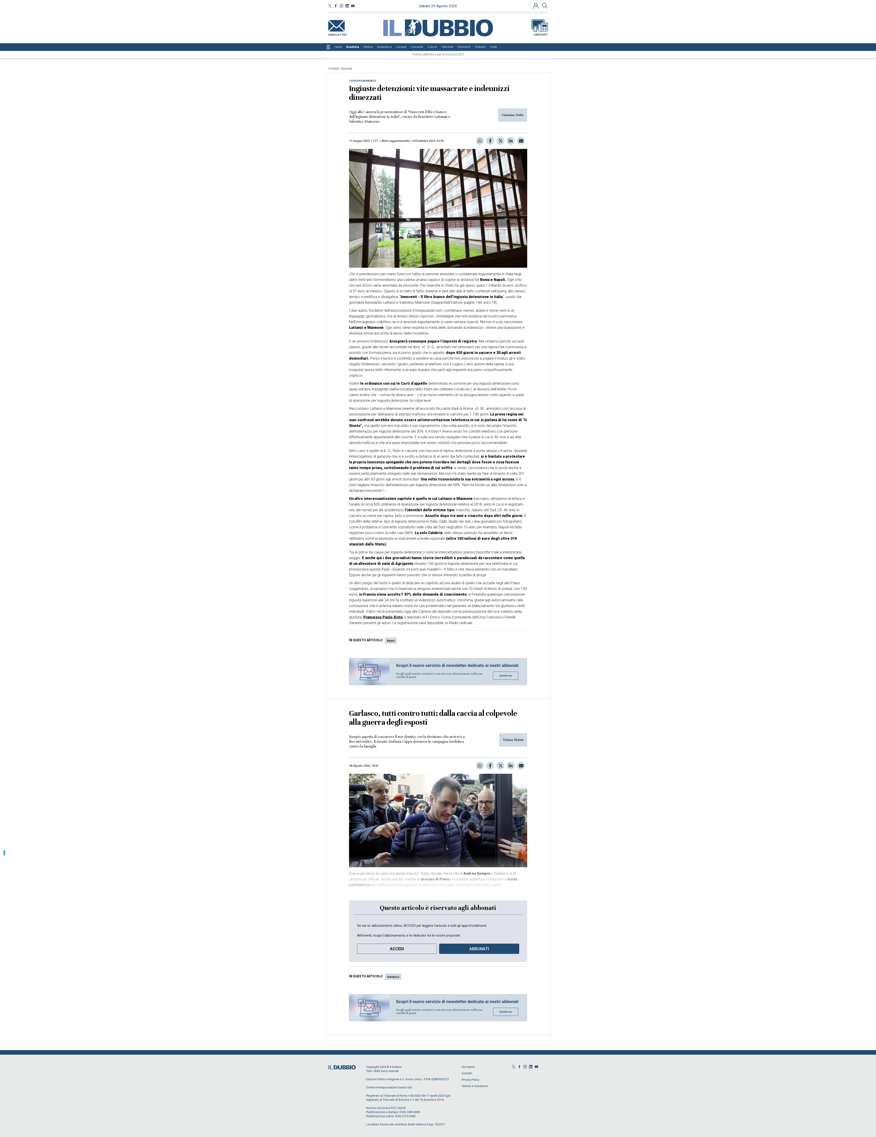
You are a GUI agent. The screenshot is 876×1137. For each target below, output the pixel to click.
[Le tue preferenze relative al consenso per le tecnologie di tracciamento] (4, 853)
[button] (536, 5)
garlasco (393, 977)
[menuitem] (338, 47)
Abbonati (541, 34)
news (391, 640)
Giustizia (346, 68)
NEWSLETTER (337, 34)
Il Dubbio (333, 68)
